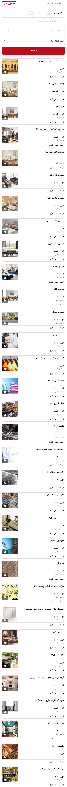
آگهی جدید (8, 3)
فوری (38, 13)
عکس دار (58, 13)
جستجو (33, 51)
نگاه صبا (56, 3)
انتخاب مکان (43, 4)
